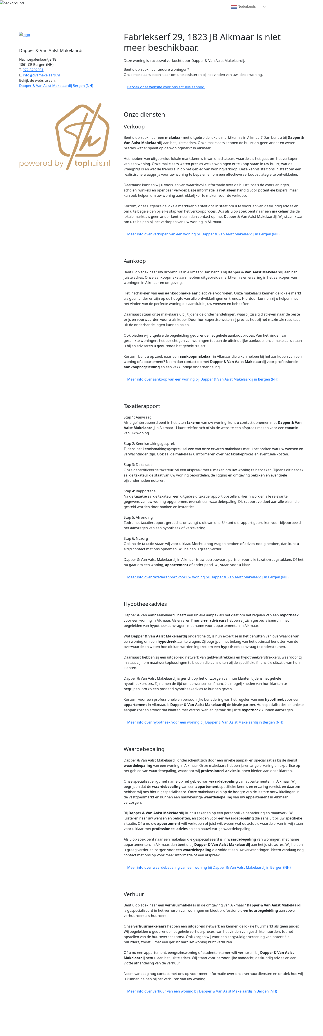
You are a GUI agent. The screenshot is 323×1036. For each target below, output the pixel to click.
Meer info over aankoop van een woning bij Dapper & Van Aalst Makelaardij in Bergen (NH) (202, 379)
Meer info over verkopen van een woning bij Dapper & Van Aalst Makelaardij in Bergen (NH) (203, 234)
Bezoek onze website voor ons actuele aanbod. (166, 87)
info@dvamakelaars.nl (41, 75)
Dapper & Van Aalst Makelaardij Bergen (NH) (56, 85)
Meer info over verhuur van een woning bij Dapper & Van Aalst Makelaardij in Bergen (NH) (202, 991)
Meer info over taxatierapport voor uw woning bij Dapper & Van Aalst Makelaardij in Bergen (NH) (208, 577)
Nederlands (246, 6)
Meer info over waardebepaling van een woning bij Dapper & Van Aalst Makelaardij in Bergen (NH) (209, 867)
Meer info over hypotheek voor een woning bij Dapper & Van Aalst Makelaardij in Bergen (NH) (205, 722)
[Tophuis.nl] (65, 136)
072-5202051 (33, 69)
